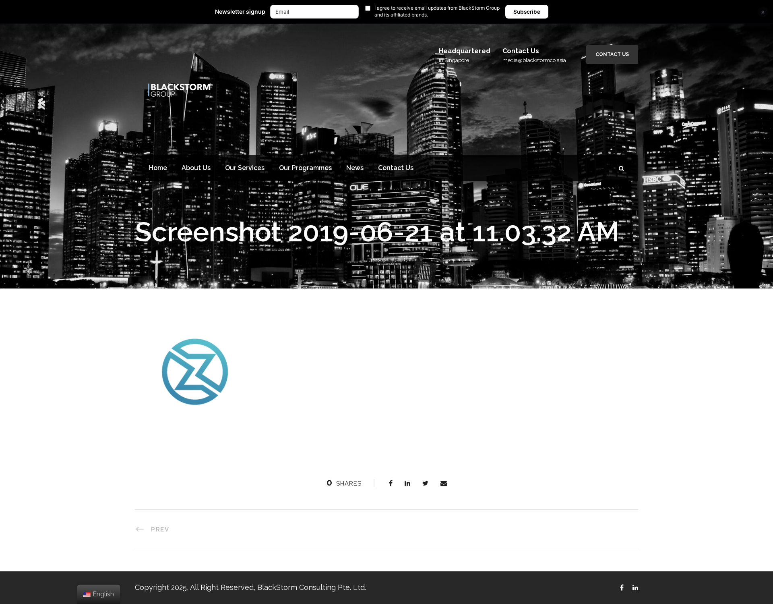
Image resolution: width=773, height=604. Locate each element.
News (355, 168)
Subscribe (526, 11)
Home (158, 168)
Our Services (245, 168)
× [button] (763, 12)
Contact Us (612, 54)
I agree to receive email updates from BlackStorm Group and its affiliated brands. (437, 11)
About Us (196, 168)
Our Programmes (305, 168)
